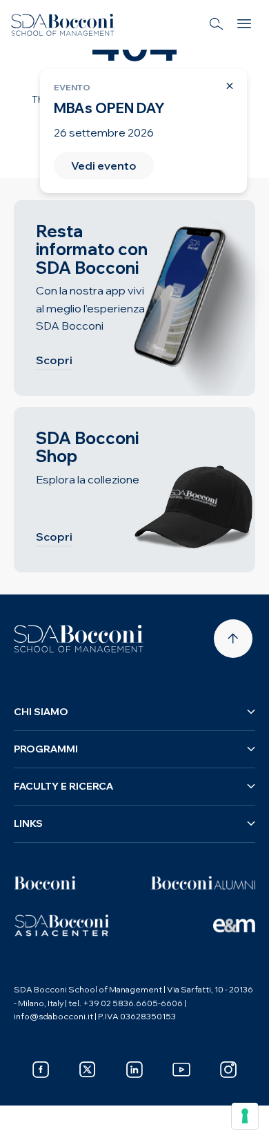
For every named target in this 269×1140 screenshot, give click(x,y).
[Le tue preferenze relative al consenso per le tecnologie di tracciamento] (245, 1116)
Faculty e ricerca (63, 786)
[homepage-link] (62, 25)
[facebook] (40, 1069)
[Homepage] (78, 638)
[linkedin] (134, 1069)
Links (28, 823)
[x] (87, 1069)
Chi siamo (41, 712)
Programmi (46, 749)
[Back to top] (233, 639)
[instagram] (228, 1069)
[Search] (216, 25)
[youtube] (181, 1069)
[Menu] (244, 25)
